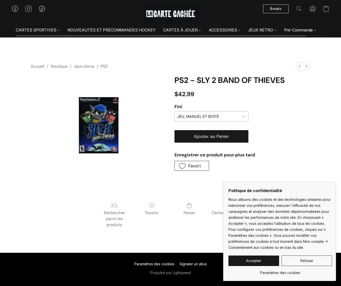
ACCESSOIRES (223, 29)
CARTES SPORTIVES (36, 29)
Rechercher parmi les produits (114, 218)
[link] (280, 271)
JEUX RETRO (261, 29)
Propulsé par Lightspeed (170, 273)
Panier (189, 212)
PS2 (104, 66)
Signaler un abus (193, 264)
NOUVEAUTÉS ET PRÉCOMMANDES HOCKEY (111, 29)
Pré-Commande (299, 29)
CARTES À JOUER (181, 29)
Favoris (151, 212)
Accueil (37, 66)
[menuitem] (299, 66)
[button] (170, 14)
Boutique (59, 66)
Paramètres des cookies (154, 264)
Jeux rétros (84, 66)
